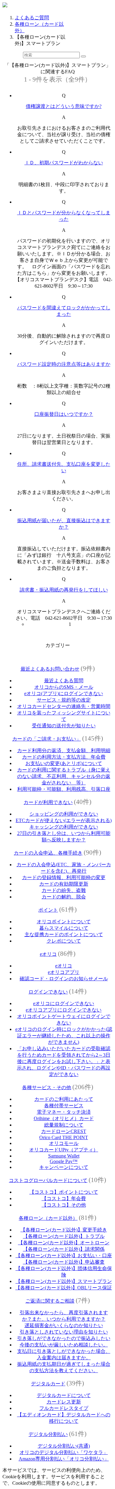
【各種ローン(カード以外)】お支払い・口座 (64, 1255)
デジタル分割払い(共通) (64, 1446)
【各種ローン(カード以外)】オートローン (63, 1242)
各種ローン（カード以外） (48, 1218)
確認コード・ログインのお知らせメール (64, 978)
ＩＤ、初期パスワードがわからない (64, 162)
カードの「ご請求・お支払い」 (46, 738)
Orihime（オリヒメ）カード (64, 1118)
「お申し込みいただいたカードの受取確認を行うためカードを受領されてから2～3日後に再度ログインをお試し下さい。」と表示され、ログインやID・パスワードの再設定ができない (63, 1061)
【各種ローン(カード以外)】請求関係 (64, 1249)
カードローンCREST (63, 1131)
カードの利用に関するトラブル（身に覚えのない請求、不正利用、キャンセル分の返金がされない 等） (63, 776)
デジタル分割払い (48, 1434)
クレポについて (64, 941)
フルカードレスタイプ (63, 1408)
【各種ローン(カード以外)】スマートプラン (64, 1281)
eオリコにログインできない (63, 1003)
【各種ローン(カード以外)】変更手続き (64, 1229)
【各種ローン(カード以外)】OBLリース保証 (63, 1287)
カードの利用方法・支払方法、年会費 (63, 757)
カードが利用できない (48, 802)
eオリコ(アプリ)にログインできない (63, 693)
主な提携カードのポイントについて (64, 934)
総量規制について (63, 1124)
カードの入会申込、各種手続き (48, 853)
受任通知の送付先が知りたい (64, 725)
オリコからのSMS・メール (63, 687)
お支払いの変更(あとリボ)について (63, 763)
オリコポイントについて (64, 921)
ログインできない (48, 991)
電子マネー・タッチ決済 (64, 1112)
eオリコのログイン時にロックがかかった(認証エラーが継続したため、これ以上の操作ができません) (63, 1036)
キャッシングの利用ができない (63, 826)
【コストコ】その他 (64, 1205)
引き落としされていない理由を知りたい (64, 1331)
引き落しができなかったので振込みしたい (63, 1338)
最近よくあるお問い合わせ (50, 669)
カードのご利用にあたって (63, 1099)
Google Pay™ (64, 1161)
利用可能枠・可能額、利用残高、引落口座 (63, 789)
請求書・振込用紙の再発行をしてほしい (64, 589)
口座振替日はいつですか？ (63, 414)
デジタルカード (48, 1383)
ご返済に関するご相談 (50, 1300)
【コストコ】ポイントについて (63, 1192)
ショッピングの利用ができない (63, 814)
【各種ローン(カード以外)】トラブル (64, 1236)
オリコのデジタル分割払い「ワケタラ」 (64, 1452)
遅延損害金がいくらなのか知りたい (64, 1325)
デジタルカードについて (64, 1395)
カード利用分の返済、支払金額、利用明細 (63, 750)
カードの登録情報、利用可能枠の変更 (63, 877)
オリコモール (64, 1143)
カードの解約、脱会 (64, 896)
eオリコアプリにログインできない (64, 1009)
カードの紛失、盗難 (64, 890)
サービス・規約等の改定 (64, 699)
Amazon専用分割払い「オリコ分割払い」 (64, 1458)
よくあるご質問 (32, 17)
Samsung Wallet (63, 1155)
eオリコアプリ (63, 972)
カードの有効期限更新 (63, 883)
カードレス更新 (64, 1401)
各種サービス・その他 (46, 1087)
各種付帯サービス (63, 1105)
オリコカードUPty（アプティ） (63, 1149)
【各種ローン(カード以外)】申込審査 (64, 1262)
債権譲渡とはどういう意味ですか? (64, 106)
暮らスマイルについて (63, 928)
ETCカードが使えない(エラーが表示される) (64, 820)
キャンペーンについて (63, 1167)
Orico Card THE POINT (63, 1137)
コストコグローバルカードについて (48, 1180)
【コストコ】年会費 (64, 1198)
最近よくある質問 (63, 680)
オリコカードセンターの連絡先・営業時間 (63, 706)
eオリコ (48, 954)
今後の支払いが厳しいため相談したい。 (64, 1344)
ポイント (48, 910)
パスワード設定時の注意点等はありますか (63, 364)
